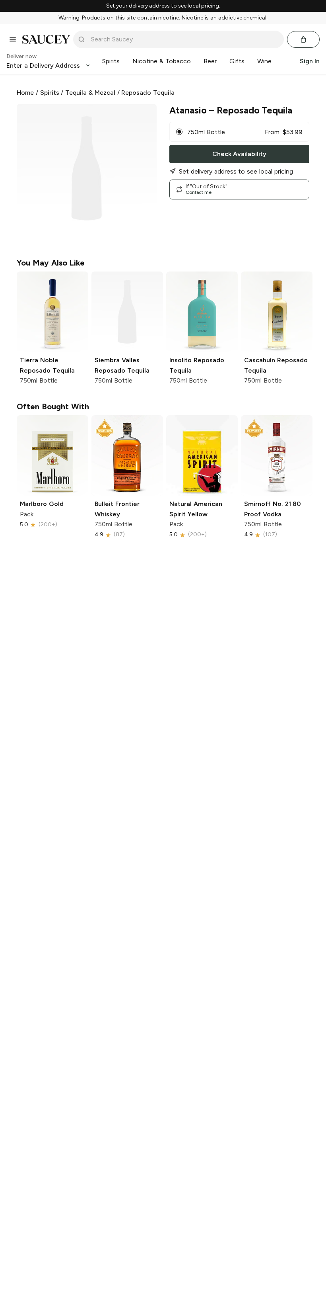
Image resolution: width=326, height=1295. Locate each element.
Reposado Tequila (148, 92)
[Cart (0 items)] (303, 39)
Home (25, 92)
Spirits (49, 92)
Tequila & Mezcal (90, 92)
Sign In (310, 61)
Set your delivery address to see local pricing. (163, 6)
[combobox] (184, 39)
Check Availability (239, 154)
